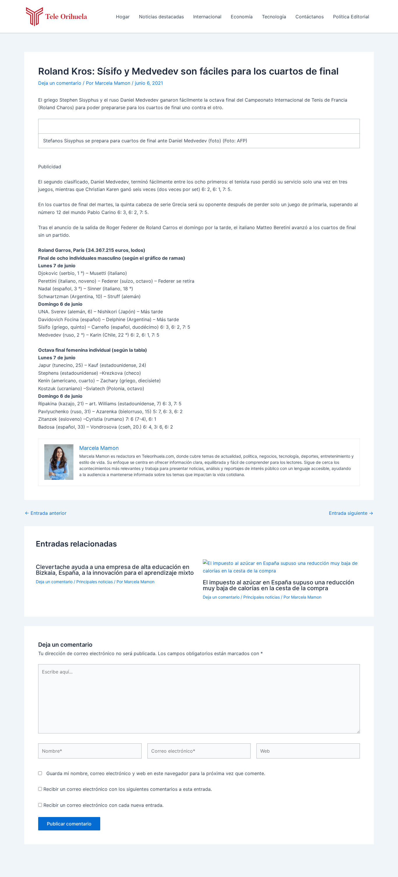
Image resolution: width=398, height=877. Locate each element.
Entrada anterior (45, 513)
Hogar (123, 17)
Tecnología (274, 17)
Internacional (207, 17)
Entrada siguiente (351, 513)
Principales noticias (94, 581)
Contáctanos (309, 17)
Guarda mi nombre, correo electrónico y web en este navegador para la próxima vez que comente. (155, 773)
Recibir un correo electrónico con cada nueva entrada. (103, 805)
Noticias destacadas (161, 17)
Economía (242, 17)
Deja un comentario (59, 83)
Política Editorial (351, 17)
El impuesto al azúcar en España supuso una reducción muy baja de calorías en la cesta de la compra (278, 585)
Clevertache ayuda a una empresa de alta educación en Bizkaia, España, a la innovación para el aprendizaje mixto (115, 569)
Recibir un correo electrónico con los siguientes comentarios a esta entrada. (127, 789)
